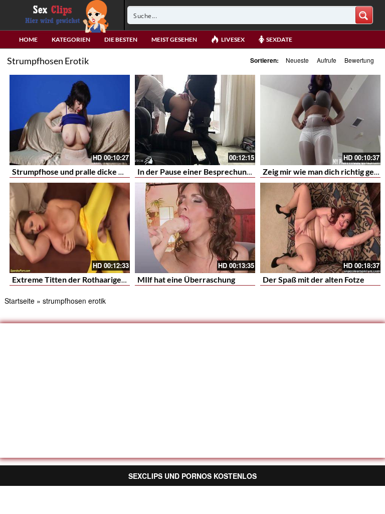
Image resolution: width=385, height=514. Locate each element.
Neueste (297, 60)
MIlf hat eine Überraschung (186, 279)
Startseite (20, 301)
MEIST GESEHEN (174, 39)
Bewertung (359, 60)
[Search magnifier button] (363, 15)
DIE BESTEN (120, 39)
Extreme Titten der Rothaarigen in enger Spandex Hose (110, 279)
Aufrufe (326, 60)
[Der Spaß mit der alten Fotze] (320, 228)
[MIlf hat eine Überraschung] (195, 228)
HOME (28, 39)
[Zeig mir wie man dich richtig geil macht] (320, 120)
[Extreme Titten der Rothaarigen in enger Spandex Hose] (70, 228)
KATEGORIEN (71, 39)
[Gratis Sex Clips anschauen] (64, 15)
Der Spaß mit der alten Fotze (313, 279)
